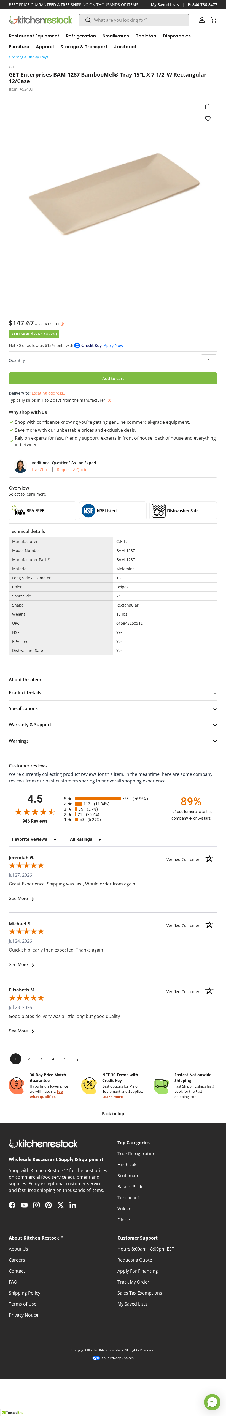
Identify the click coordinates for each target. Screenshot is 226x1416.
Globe (123, 1220)
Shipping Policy (24, 1293)
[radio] (113, 798)
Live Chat (40, 469)
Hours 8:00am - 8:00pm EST (145, 1249)
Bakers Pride (130, 1187)
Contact (17, 1271)
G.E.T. (14, 66)
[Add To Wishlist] (208, 118)
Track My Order (133, 1282)
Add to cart (113, 378)
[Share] (208, 106)
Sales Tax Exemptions (139, 1293)
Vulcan (124, 1209)
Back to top (113, 1113)
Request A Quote (72, 469)
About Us (18, 1249)
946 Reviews (41, 821)
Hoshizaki (127, 1165)
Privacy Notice (23, 1315)
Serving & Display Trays (30, 57)
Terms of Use (22, 1304)
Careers (17, 1260)
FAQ (13, 1282)
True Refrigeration (136, 1154)
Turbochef (128, 1198)
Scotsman (127, 1176)
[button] (214, 20)
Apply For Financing (137, 1271)
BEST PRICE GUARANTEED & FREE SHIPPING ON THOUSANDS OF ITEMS (73, 4)
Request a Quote (134, 1260)
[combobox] (134, 20)
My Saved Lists (165, 4)
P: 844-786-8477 (202, 4)
